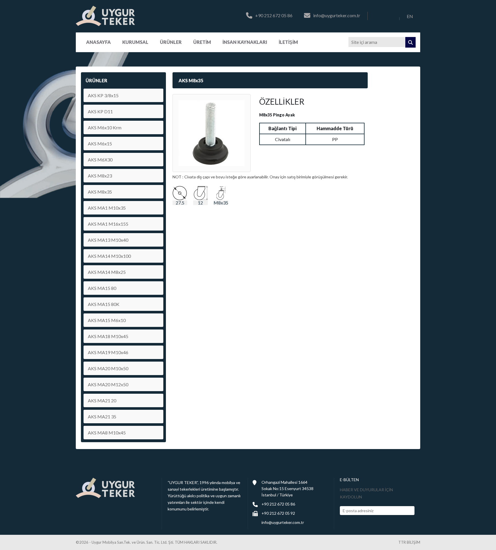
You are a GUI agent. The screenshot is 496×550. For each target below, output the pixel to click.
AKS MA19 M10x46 (108, 352)
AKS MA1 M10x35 (107, 207)
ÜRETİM (202, 42)
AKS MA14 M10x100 (109, 256)
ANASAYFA (98, 42)
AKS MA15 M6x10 (107, 320)
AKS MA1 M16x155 (108, 224)
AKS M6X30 (100, 159)
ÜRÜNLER (171, 42)
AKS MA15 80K (103, 304)
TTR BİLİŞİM (409, 542)
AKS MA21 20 (102, 400)
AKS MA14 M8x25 (107, 272)
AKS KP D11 (100, 111)
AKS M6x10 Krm (104, 127)
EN (410, 16)
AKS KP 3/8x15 (103, 95)
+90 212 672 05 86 (273, 15)
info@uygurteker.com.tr (336, 15)
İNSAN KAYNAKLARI (244, 42)
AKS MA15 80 (102, 288)
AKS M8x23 (100, 175)
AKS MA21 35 (102, 416)
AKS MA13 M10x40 (108, 240)
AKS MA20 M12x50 (108, 384)
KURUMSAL (135, 42)
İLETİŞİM (288, 42)
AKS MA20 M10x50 (108, 368)
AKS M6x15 (100, 143)
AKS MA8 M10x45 (107, 432)
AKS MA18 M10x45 (108, 336)
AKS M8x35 (100, 191)
